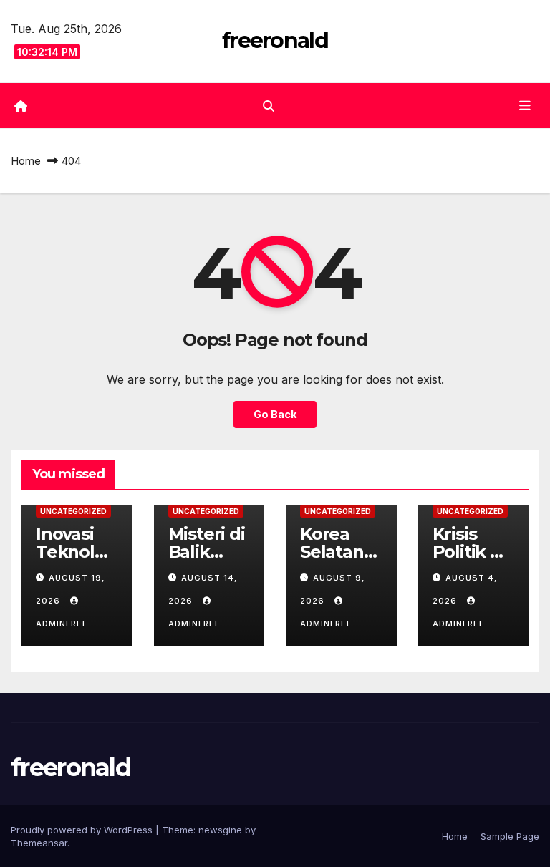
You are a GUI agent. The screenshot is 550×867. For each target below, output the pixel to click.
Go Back (275, 414)
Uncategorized (73, 511)
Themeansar (39, 842)
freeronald (275, 40)
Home (26, 161)
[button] (268, 106)
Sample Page (510, 836)
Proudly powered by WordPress (83, 829)
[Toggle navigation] (525, 105)
